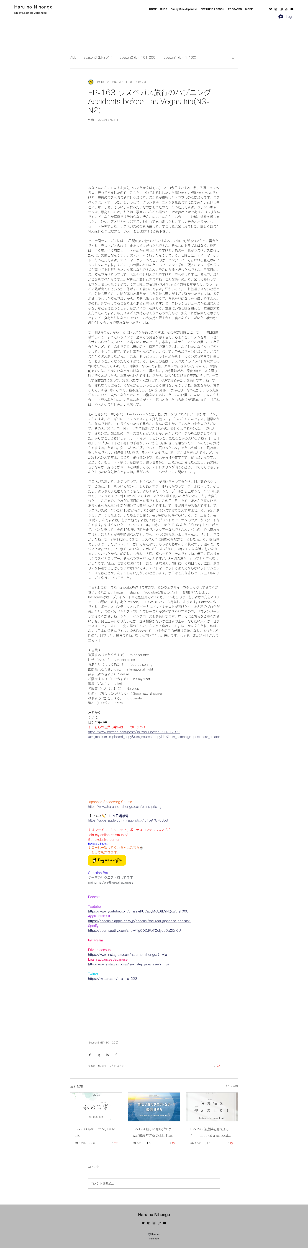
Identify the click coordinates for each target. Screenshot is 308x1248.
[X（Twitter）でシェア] (98, 1055)
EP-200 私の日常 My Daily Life (95, 1132)
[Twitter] (270, 9)
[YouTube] (292, 9)
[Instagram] (276, 9)
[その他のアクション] (218, 82)
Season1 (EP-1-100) (180, 57)
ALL (73, 57)
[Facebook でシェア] (89, 1055)
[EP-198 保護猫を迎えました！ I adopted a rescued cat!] (212, 1107)
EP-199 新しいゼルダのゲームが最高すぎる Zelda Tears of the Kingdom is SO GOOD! (154, 1133)
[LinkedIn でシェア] (107, 1055)
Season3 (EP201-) (97, 57)
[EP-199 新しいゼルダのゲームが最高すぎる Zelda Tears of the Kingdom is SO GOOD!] (154, 1107)
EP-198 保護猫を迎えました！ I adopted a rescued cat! (209, 1133)
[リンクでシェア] (116, 1055)
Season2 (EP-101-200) (138, 57)
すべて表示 (231, 1086)
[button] (249, 9)
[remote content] (154, 155)
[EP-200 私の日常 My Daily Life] (96, 1107)
